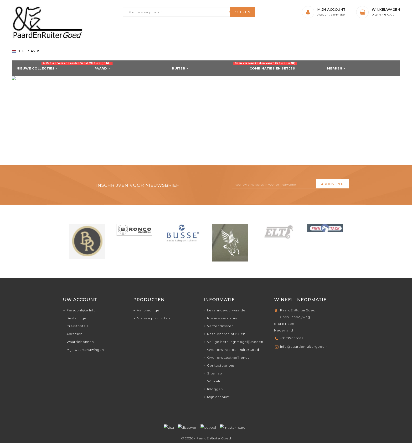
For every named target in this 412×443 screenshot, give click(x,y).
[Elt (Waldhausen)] (277, 232)
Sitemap (214, 373)
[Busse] (182, 233)
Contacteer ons (221, 365)
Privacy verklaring (223, 318)
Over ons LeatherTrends (228, 357)
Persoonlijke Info (81, 310)
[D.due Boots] (230, 242)
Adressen (74, 334)
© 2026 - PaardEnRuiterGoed (206, 438)
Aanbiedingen (149, 310)
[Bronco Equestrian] (134, 229)
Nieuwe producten (153, 318)
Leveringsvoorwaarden (227, 310)
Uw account (80, 299)
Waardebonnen (80, 342)
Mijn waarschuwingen (85, 350)
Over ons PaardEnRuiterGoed (233, 350)
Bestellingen (78, 318)
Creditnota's (77, 326)
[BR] (87, 241)
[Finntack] (325, 227)
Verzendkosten (220, 326)
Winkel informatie (300, 299)
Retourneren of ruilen (226, 334)
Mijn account (218, 397)
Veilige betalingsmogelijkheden (235, 342)
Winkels (214, 381)
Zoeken (242, 12)
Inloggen (215, 389)
